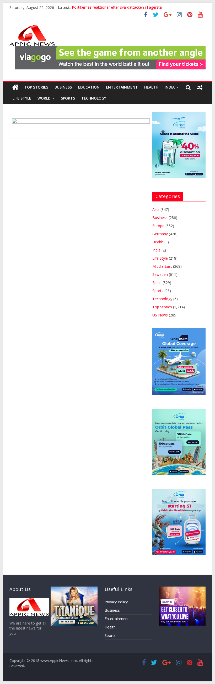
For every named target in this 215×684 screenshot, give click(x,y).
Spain (157, 282)
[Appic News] (15, 87)
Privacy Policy (116, 601)
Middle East (162, 266)
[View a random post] (200, 87)
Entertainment (122, 87)
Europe (158, 225)
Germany (160, 233)
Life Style (22, 98)
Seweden (160, 274)
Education (89, 87)
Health (151, 87)
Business (63, 87)
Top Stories (36, 87)
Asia (155, 209)
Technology (93, 98)
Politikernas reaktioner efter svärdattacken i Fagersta (117, 7)
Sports (68, 98)
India (170, 87)
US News (160, 315)
